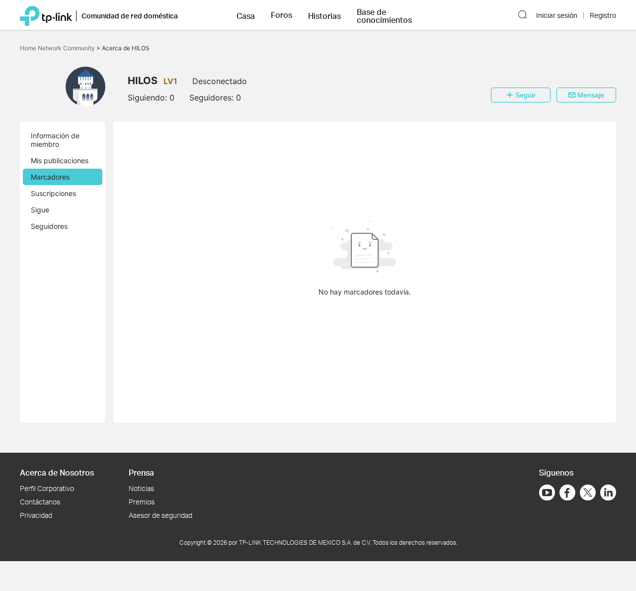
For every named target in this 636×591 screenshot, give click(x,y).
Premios (142, 501)
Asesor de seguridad (160, 515)
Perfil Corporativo (47, 488)
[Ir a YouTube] (547, 492)
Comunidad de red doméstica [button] (129, 15)
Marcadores (50, 177)
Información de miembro (55, 139)
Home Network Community (58, 48)
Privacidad (36, 515)
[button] (246, 15)
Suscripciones (53, 193)
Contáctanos (40, 501)
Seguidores (49, 226)
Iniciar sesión (556, 15)
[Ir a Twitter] (588, 493)
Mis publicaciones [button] (59, 160)
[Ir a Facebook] (567, 492)
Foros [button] (281, 15)
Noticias (141, 488)
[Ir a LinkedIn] (608, 492)
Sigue (40, 209)
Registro (603, 15)
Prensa (141, 472)
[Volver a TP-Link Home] (46, 15)
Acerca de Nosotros (57, 472)
